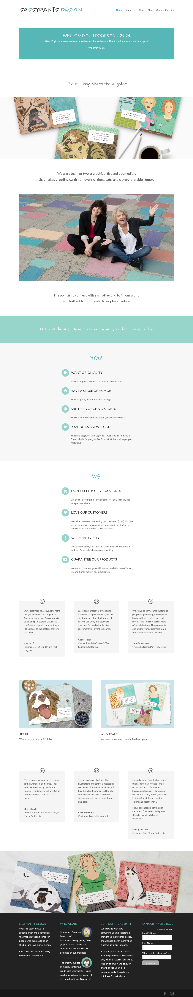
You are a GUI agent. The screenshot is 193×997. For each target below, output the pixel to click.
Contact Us (162, 10)
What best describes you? (155, 953)
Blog (150, 10)
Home (119, 10)
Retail (24, 734)
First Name (148, 943)
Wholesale (109, 734)
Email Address (150, 933)
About (129, 10)
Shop (141, 10)
